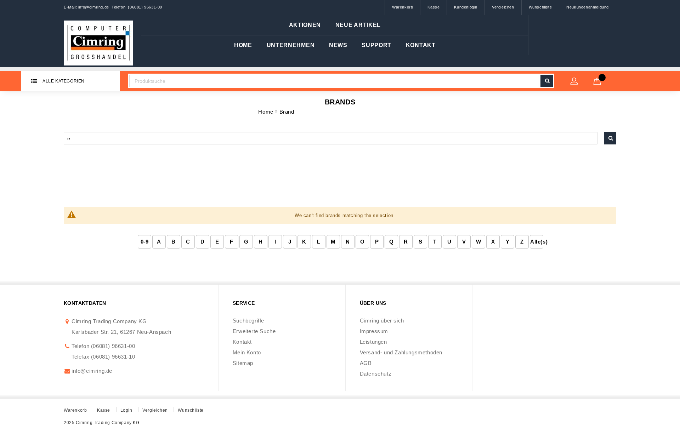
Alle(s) (536, 242)
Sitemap (243, 363)
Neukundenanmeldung (587, 7)
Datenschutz (376, 374)
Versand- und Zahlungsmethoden (401, 352)
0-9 (145, 242)
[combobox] (333, 81)
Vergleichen (503, 7)
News (338, 45)
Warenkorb (402, 7)
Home (243, 45)
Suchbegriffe (248, 321)
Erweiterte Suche (254, 331)
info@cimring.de (92, 371)
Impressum (374, 331)
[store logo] (99, 41)
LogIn (126, 410)
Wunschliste (540, 7)
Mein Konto (247, 352)
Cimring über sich (382, 321)
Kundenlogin (465, 7)
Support (376, 45)
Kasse (433, 7)
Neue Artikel (358, 25)
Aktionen (305, 25)
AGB (366, 363)
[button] (290, 45)
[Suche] (610, 138)
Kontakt (421, 45)
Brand (286, 112)
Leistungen (373, 342)
